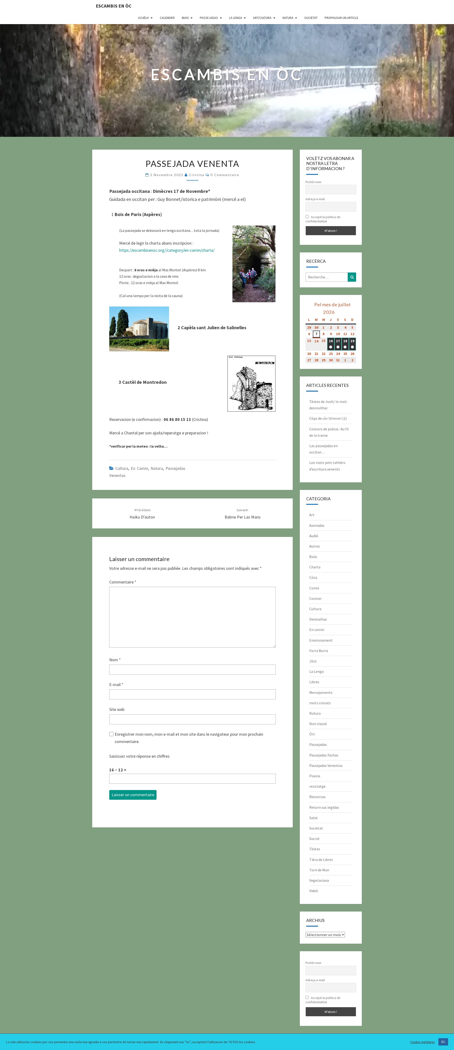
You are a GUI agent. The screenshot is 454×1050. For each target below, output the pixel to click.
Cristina (196, 175)
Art (311, 514)
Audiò (313, 535)
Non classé (318, 723)
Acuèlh (143, 18)
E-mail (116, 684)
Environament (321, 640)
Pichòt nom (313, 182)
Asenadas (316, 525)
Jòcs (313, 661)
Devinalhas (318, 619)
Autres (314, 546)
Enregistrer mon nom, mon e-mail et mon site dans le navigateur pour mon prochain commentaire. (189, 737)
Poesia (314, 775)
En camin (139, 468)
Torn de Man (319, 870)
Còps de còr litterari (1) (328, 418)
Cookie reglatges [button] (422, 1042)
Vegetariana (319, 880)
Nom (115, 659)
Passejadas (209, 18)
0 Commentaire (224, 175)
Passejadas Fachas (323, 755)
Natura (288, 18)
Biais (185, 18)
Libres (314, 681)
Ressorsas (317, 796)
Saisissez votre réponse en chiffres (139, 756)
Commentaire (122, 582)
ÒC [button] (443, 1042)
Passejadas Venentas (326, 765)
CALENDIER (167, 18)
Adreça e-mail (315, 199)
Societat (311, 18)
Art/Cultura (262, 18)
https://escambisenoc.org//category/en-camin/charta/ (166, 250)
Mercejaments (320, 692)
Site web (116, 709)
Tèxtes (314, 849)
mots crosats (320, 702)
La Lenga (235, 18)
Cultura (121, 468)
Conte (314, 588)
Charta (314, 567)
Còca (313, 577)
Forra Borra (318, 650)
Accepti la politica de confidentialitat (323, 219)
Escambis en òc (113, 6)
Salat (313, 817)
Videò (313, 890)
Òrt (312, 734)
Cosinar (315, 598)
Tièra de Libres (321, 859)
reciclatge (317, 786)
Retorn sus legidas (324, 807)
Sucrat (314, 838)
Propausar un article (341, 18)
